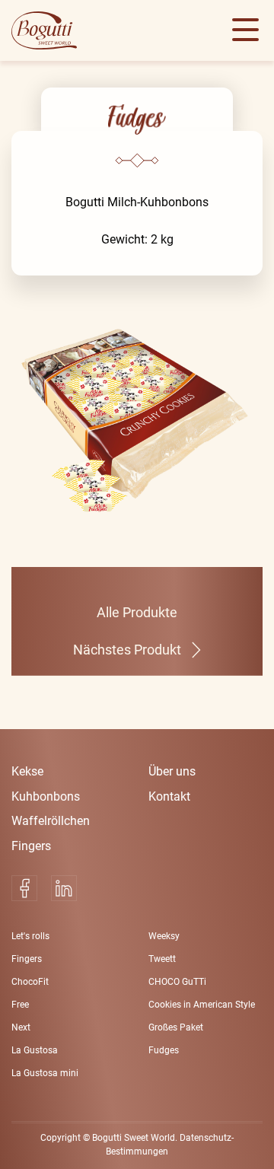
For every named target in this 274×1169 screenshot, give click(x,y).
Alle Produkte (137, 612)
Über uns (172, 771)
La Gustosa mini (44, 1073)
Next (20, 1027)
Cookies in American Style (201, 1004)
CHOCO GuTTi (177, 981)
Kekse (27, 771)
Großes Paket (175, 1027)
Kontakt (169, 796)
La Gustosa (34, 1050)
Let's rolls (30, 936)
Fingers (31, 846)
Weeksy (164, 936)
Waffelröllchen (50, 821)
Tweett (162, 959)
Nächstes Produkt (127, 650)
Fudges (163, 1050)
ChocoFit (30, 981)
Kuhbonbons (45, 796)
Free (20, 1004)
